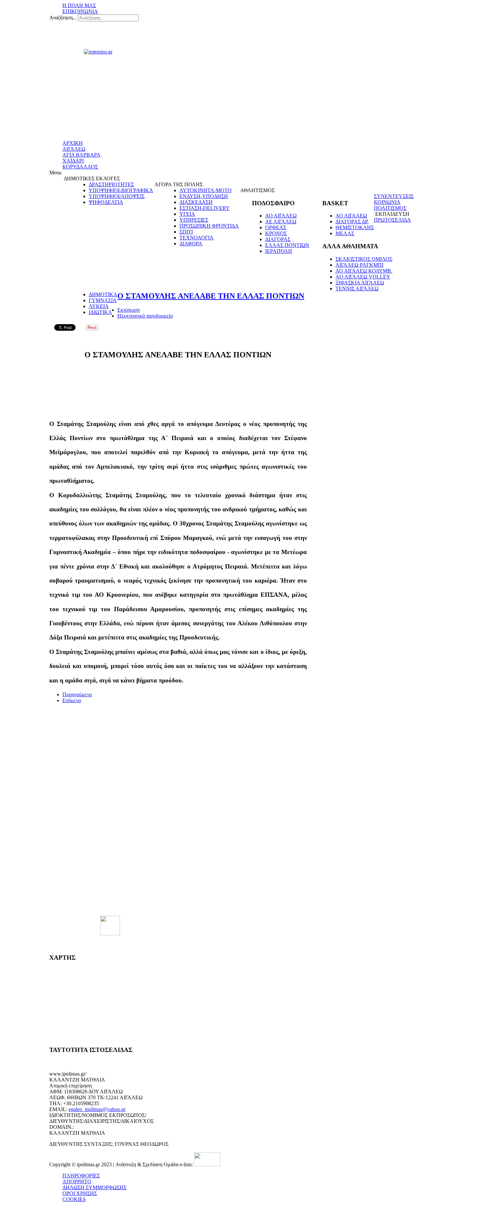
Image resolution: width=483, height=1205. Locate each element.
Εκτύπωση (128, 310)
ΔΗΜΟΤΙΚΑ (103, 294)
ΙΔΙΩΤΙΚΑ (100, 312)
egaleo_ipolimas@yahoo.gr (97, 1109)
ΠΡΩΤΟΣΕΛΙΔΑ (392, 220)
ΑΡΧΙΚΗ (72, 143)
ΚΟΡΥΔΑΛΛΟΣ (80, 166)
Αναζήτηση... (63, 17)
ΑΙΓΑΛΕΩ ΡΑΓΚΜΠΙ (359, 265)
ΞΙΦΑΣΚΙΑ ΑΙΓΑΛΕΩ (359, 282)
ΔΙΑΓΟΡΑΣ (277, 239)
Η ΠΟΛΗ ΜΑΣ (79, 5)
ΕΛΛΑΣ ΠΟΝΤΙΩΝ (287, 245)
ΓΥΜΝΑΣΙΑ (103, 300)
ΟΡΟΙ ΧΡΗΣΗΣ (79, 1193)
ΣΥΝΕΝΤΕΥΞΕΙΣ (394, 196)
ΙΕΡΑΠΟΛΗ (278, 251)
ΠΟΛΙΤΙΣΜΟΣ (390, 208)
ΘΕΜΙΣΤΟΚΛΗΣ (354, 227)
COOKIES (74, 1199)
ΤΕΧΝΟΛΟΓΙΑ (196, 237)
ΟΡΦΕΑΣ (275, 227)
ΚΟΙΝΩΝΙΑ (387, 202)
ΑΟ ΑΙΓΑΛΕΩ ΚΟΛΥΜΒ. (363, 271)
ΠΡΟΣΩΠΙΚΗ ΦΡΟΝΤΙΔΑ (209, 226)
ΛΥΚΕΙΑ (99, 306)
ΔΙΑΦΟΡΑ (190, 243)
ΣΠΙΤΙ (186, 231)
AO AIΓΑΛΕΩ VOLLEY (362, 276)
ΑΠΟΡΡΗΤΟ (76, 1181)
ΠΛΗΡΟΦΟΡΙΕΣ (81, 1175)
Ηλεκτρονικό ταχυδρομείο (145, 316)
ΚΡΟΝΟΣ (276, 233)
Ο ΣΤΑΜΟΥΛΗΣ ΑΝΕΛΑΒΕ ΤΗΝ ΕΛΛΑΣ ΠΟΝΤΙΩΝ (210, 296)
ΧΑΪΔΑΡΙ (73, 161)
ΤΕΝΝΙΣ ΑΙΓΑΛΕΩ (357, 288)
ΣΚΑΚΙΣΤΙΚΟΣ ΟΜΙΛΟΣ (363, 259)
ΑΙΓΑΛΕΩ (73, 149)
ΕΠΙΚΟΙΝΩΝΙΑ (80, 11)
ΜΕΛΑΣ (344, 233)
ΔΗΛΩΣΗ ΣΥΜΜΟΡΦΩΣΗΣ (94, 1187)
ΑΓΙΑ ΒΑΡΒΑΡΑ (81, 155)
